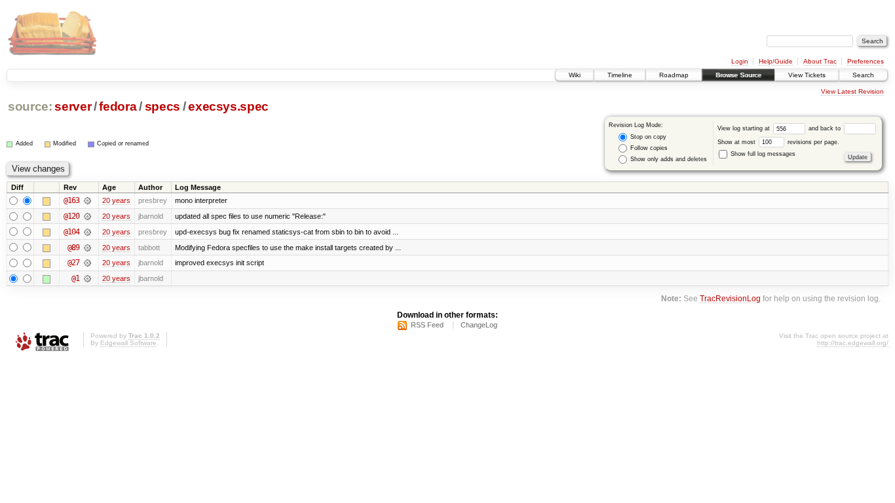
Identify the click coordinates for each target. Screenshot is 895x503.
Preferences (865, 61)
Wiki (575, 75)
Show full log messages (762, 154)
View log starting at (744, 128)
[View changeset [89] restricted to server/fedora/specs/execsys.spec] (87, 247)
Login (739, 61)
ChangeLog (479, 325)
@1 (75, 278)
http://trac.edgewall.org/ (852, 342)
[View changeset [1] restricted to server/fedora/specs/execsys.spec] (87, 278)
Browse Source (738, 75)
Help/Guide (776, 61)
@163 (71, 200)
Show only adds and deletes (667, 159)
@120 (71, 216)
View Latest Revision (852, 91)
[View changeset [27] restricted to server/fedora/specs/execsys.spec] (87, 262)
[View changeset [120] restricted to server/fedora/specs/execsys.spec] (87, 216)
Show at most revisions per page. (778, 142)
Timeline (619, 75)
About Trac (820, 61)
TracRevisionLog (730, 298)
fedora (117, 106)
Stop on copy (647, 137)
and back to (826, 128)
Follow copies (648, 148)
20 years (116, 200)
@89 (73, 247)
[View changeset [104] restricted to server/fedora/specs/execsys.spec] (87, 231)
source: (30, 106)
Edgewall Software (128, 342)
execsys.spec (228, 106)
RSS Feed (427, 325)
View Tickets (807, 75)
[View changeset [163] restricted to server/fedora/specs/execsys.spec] (87, 200)
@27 (73, 262)
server (72, 106)
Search (863, 75)
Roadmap (674, 75)
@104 (71, 231)
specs (162, 106)
